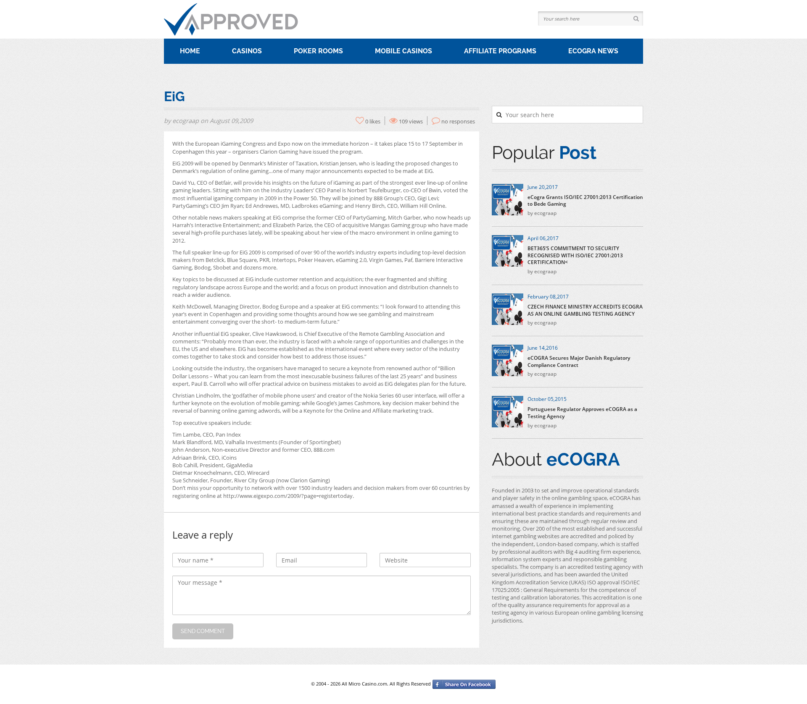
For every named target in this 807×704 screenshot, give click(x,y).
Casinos (247, 51)
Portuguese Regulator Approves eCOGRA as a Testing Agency (582, 413)
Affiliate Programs (500, 51)
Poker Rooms (318, 51)
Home (190, 51)
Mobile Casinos (403, 51)
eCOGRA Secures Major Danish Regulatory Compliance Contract (578, 362)
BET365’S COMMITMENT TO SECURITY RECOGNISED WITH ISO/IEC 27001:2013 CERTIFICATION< (575, 255)
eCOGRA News (593, 51)
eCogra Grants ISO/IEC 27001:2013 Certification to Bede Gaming (585, 201)
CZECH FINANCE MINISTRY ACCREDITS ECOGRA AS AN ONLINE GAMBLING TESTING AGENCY (585, 310)
